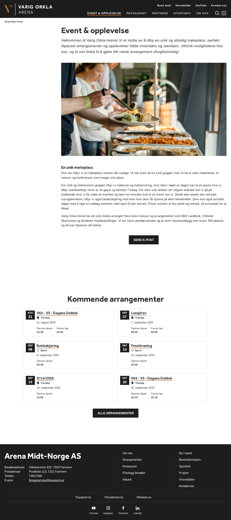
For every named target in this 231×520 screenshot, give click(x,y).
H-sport (183, 472)
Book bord (164, 5)
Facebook (123, 513)
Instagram (108, 513)
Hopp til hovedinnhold (13, 2)
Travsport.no (83, 497)
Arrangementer (132, 459)
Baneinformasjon (190, 459)
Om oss (202, 13)
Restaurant (137, 13)
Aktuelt (127, 479)
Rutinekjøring (48, 345)
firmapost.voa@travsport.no (46, 480)
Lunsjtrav (139, 313)
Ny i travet (185, 453)
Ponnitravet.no (114, 497)
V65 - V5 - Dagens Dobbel (57, 313)
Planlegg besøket (134, 472)
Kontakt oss (218, 5)
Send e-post (144, 240)
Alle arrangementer (115, 413)
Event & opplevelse (104, 13)
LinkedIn (137, 513)
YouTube (201, 5)
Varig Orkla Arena (14, 21)
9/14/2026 (45, 378)
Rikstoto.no (144, 497)
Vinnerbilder (183, 5)
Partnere (160, 13)
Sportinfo (182, 13)
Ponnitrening (141, 345)
